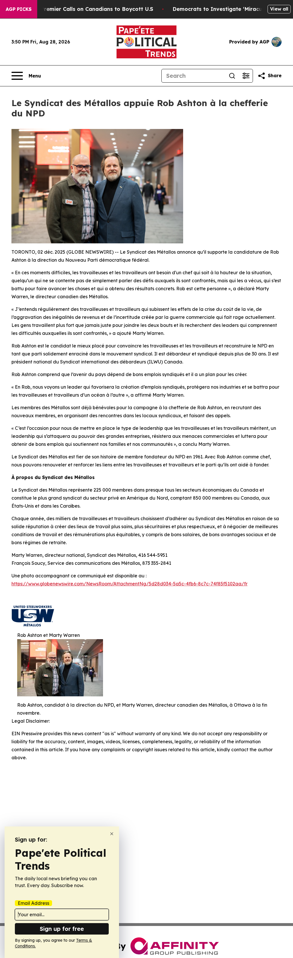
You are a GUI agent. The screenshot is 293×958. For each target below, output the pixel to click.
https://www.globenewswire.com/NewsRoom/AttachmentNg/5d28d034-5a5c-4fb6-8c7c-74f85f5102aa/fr (129, 584)
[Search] (232, 75)
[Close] (111, 833)
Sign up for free (62, 928)
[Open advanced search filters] (246, 75)
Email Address (33, 903)
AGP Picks (18, 9)
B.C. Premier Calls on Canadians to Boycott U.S (91, 9)
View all (279, 9)
